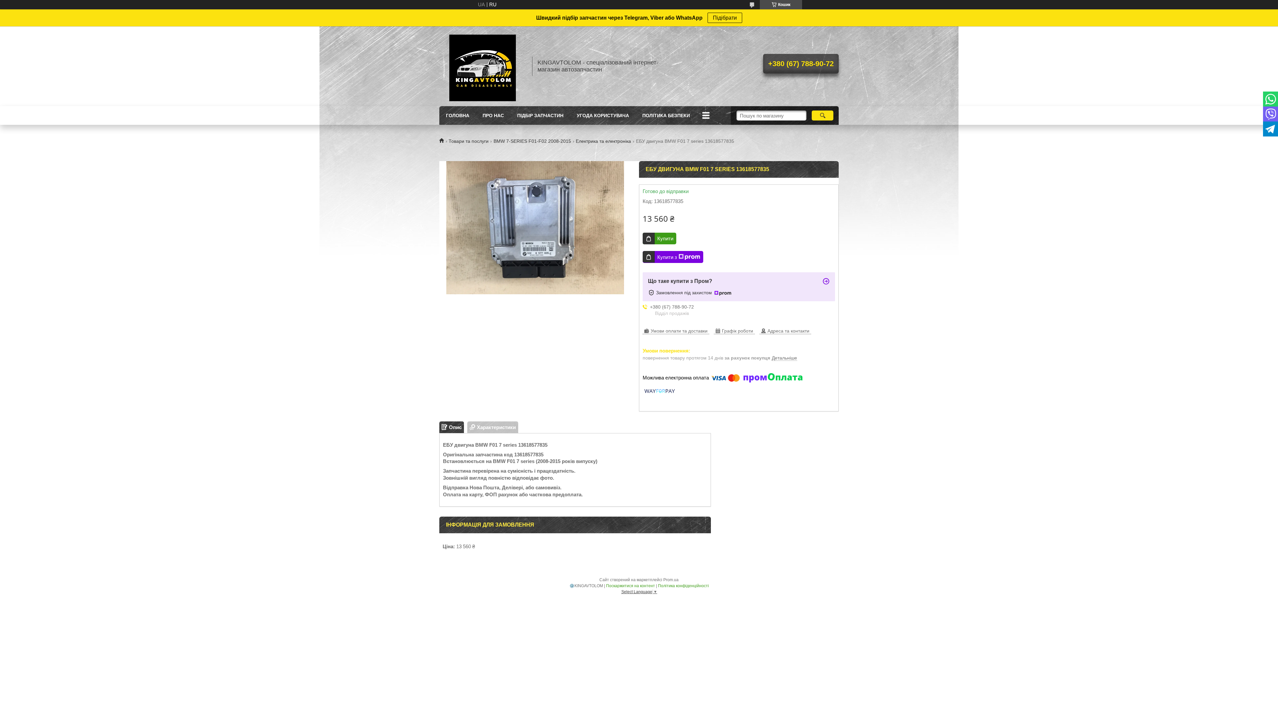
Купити (665, 238)
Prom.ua (671, 580)
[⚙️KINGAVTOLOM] (482, 66)
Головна (457, 115)
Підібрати (725, 18)
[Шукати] (822, 115)
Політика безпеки (666, 115)
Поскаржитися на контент (630, 586)
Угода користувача (603, 115)
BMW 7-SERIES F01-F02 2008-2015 (532, 141)
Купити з (667, 257)
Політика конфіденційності (683, 586)
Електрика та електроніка (603, 141)
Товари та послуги (469, 141)
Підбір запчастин (540, 115)
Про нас (493, 115)
